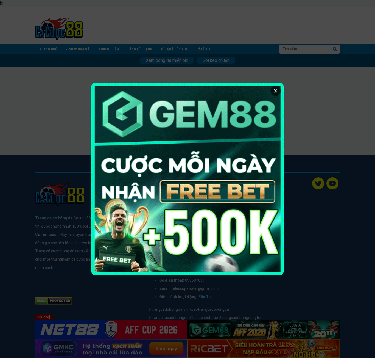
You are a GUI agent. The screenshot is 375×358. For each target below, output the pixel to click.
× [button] (276, 91)
